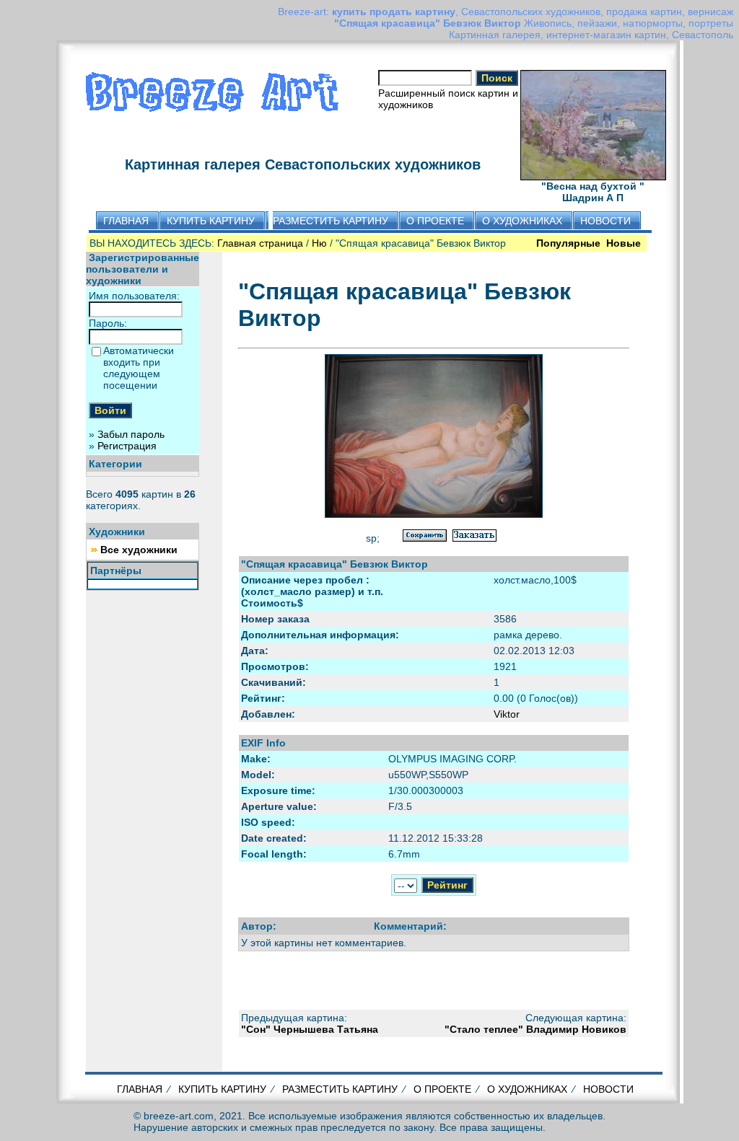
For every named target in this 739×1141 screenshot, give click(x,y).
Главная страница (260, 243)
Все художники (139, 549)
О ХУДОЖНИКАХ (527, 1089)
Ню (319, 243)
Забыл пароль (131, 434)
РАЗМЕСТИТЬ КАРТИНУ (340, 1089)
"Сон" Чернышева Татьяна (309, 1029)
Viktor (507, 714)
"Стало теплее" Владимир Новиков (535, 1029)
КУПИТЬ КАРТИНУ (222, 1089)
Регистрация (127, 445)
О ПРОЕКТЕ (442, 1089)
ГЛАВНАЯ (139, 1089)
